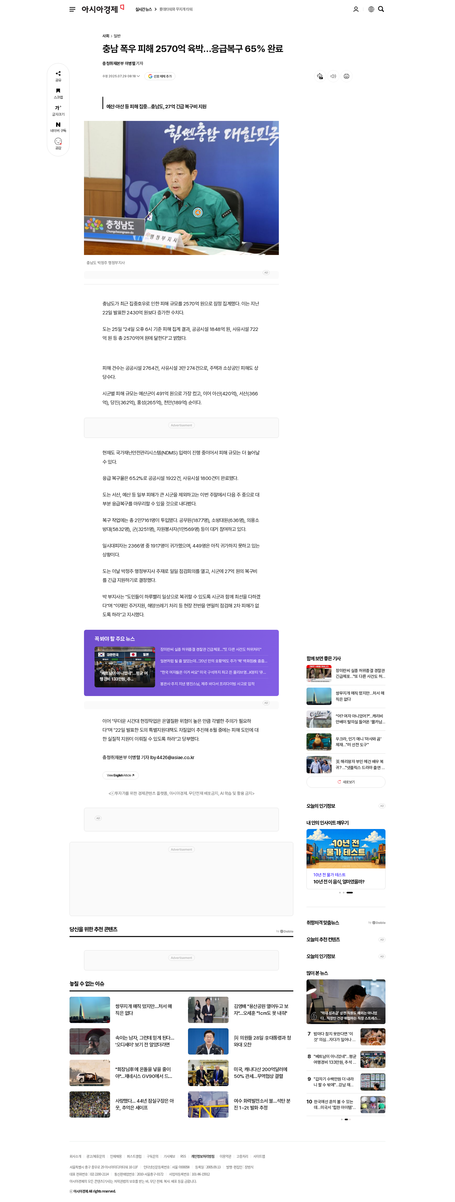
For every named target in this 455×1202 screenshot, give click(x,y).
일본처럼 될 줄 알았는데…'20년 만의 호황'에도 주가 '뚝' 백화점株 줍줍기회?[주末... (214, 661)
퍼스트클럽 (134, 1156)
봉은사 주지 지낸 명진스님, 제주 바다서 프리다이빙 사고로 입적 (207, 684)
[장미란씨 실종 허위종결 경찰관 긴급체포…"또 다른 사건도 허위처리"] (319, 681)
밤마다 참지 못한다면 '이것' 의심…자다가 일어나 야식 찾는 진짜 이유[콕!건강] (335, 1039)
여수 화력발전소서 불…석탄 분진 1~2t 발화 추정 (262, 1104)
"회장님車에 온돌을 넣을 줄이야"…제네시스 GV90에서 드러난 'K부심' (143, 1073)
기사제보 (169, 1156)
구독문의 (152, 1156)
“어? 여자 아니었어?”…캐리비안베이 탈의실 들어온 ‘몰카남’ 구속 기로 (359, 719)
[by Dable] (284, 931)
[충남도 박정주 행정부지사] (181, 188)
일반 (117, 36)
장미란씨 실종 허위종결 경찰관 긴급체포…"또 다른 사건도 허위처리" (210, 649)
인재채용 (116, 1156)
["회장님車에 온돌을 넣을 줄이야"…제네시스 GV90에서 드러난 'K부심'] (90, 1085)
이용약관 (225, 1156)
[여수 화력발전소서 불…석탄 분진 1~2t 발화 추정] (208, 1116)
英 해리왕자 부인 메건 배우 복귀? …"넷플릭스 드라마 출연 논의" (360, 765)
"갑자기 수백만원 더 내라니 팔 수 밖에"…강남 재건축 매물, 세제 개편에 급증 (334, 1085)
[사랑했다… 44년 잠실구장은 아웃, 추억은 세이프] (90, 1116)
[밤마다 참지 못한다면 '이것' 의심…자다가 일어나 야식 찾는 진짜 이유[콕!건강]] (372, 1044)
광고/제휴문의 (95, 1156)
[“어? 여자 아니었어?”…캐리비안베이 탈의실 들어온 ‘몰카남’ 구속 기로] (319, 727)
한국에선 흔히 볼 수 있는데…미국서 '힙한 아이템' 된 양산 (333, 1107)
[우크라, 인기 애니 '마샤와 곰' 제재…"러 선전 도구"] (319, 749)
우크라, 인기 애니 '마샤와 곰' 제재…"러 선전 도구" (358, 741)
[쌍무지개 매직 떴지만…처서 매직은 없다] (319, 704)
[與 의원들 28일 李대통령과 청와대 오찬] (208, 1053)
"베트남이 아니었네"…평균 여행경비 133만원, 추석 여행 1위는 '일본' (335, 1062)
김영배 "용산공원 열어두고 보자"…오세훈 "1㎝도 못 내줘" (261, 1009)
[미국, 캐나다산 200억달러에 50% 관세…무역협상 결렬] (208, 1085)
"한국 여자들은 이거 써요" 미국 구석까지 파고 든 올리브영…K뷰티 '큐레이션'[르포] (214, 672)
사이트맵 (259, 1156)
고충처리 (242, 1156)
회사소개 (75, 1156)
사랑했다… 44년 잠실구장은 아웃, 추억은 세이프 (144, 1104)
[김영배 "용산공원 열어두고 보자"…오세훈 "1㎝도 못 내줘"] (208, 1022)
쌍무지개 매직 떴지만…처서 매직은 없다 (360, 696)
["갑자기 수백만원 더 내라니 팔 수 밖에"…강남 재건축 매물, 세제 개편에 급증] (372, 1089)
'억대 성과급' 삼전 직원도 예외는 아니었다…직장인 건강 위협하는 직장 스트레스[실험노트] (348, 1018)
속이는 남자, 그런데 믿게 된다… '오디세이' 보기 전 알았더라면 (144, 1041)
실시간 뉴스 (143, 9)
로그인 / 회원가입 (356, 9)
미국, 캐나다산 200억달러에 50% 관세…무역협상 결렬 (260, 1073)
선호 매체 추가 (162, 76)
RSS (183, 1156)
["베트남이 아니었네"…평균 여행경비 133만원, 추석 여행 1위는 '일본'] (372, 1067)
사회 (105, 36)
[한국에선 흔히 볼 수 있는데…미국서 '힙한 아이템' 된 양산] (372, 1112)
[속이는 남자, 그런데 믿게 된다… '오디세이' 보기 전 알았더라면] (90, 1053)
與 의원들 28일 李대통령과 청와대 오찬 (262, 1041)
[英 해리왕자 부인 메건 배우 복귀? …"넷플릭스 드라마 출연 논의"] (319, 772)
